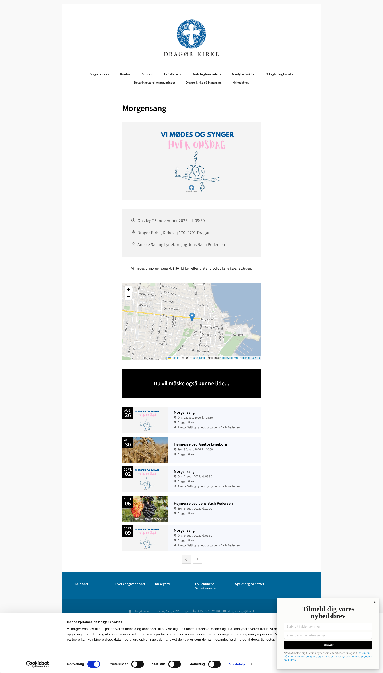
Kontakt (125, 74)
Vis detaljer (238, 664)
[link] (99, 74)
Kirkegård (162, 584)
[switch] (137, 664)
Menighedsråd (242, 74)
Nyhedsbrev (241, 82)
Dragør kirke (98, 74)
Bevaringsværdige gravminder (154, 82)
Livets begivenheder (205, 74)
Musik (146, 74)
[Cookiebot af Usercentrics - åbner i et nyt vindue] (37, 664)
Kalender (81, 584)
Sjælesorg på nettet (249, 584)
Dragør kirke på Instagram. (204, 82)
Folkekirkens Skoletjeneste (205, 586)
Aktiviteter (171, 74)
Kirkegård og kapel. (278, 74)
